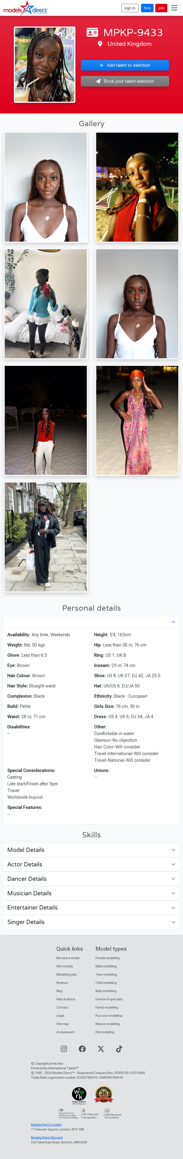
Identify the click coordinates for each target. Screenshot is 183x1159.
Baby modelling (106, 991)
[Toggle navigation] (174, 8)
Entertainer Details (32, 907)
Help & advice (65, 999)
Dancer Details (27, 878)
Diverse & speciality (109, 999)
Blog (59, 991)
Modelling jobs (66, 974)
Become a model (67, 958)
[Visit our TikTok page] (119, 1050)
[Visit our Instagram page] (63, 1050)
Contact (62, 1007)
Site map (62, 1024)
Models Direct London (46, 1125)
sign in (129, 8)
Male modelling (106, 966)
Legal (60, 1015)
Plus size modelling (109, 1015)
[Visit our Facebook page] (82, 1050)
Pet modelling (105, 1032)
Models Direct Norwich (47, 1137)
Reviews (62, 983)
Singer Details (26, 922)
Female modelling (108, 958)
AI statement (65, 1032)
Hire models (64, 966)
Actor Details (24, 864)
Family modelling (107, 1007)
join (161, 8)
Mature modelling (108, 1024)
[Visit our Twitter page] (101, 1050)
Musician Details (29, 893)
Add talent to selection (128, 65)
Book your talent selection (129, 81)
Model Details (25, 849)
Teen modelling (106, 974)
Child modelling (106, 983)
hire (147, 8)
